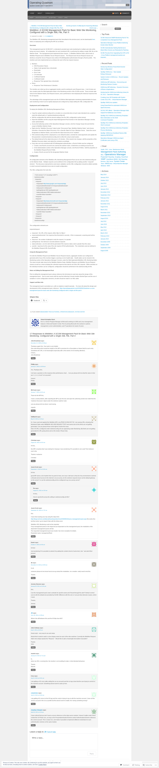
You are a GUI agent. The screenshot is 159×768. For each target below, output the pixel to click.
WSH (108, 166)
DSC (106, 149)
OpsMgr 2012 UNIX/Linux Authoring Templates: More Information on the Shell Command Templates (114, 118)
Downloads (50, 13)
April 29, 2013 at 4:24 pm (37, 712)
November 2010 (105, 212)
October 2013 (105, 180)
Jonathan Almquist (37, 710)
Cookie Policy (42, 764)
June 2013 (104, 186)
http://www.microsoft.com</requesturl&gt (55, 201)
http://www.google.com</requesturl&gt (55, 183)
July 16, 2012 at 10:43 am (37, 695)
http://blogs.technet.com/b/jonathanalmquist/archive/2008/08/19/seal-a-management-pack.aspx (59, 519)
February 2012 (105, 198)
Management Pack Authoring (49, 311)
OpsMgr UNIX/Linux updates (109, 102)
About (40, 13)
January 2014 (105, 177)
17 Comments (48, 36)
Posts (116, 13)
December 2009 (105, 242)
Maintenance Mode (118, 149)
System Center (41, 18)
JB (32, 613)
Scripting (52, 18)
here (93, 39)
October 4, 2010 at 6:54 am (38, 544)
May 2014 (103, 174)
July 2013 (103, 183)
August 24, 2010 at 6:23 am (38, 442)
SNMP (32, 18)
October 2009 (105, 245)
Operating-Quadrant (41, 2)
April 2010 (104, 230)
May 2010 (103, 227)
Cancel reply (51, 732)
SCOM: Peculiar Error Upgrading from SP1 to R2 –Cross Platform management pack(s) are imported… (115, 55)
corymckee (34, 693)
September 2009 (105, 247)
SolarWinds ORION (112, 159)
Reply (33, 358)
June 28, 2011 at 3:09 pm (37, 615)
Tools (60, 18)
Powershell (104, 157)
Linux (110, 149)
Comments (125, 13)
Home (32, 13)
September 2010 (105, 215)
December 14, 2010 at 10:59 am (39, 564)
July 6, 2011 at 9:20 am (37, 630)
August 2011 (104, 206)
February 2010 (105, 236)
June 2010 (104, 224)
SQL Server (109, 161)
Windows (103, 166)
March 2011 (104, 209)
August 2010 (104, 218)
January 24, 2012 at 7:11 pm (38, 655)
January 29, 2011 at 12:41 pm (38, 586)
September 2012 (105, 195)
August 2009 (104, 250)
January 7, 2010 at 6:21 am (38, 392)
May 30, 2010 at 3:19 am (37, 419)
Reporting (111, 157)
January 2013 (105, 189)
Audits (102, 149)
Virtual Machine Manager (120, 163)
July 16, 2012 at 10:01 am (37, 678)
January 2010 (105, 239)
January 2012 (105, 201)
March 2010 (104, 233)
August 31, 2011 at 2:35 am (40, 490)
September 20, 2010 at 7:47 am (39, 510)
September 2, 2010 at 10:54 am (39, 469)
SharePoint (124, 157)
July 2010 (103, 221)
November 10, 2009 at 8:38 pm (39, 343)
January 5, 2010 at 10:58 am (38, 366)
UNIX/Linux (108, 163)
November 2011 (105, 204)
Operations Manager (67, 311)
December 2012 (105, 192)
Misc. (66, 18)
